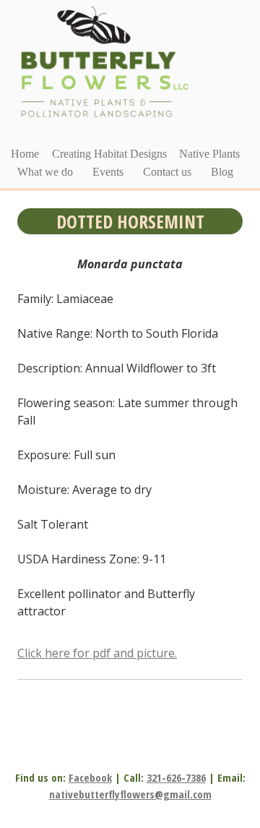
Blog (222, 172)
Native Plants (209, 154)
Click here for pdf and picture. (97, 653)
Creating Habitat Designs (109, 154)
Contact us (167, 172)
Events (108, 172)
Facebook (90, 777)
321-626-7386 (176, 777)
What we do (45, 172)
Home (25, 154)
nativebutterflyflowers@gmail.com (130, 794)
